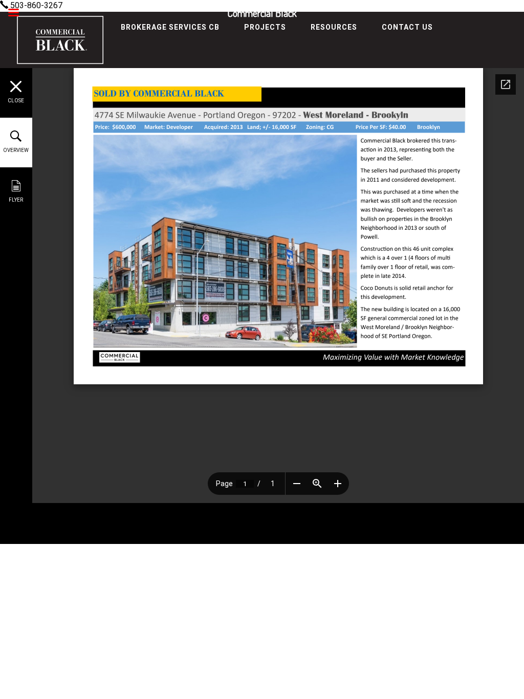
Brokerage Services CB (170, 27)
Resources (334, 27)
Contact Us (407, 27)
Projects (265, 27)
